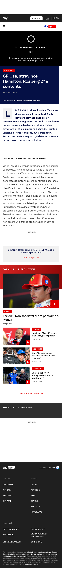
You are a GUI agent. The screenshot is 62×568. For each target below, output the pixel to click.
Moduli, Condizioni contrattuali (39, 552)
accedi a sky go (47, 468)
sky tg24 (7, 490)
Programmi (36, 512)
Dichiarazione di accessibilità (39, 535)
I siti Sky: (6, 479)
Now (33, 495)
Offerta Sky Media (12, 542)
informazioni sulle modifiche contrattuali (27, 554)
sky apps (35, 490)
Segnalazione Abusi (30, 564)
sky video (7, 495)
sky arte (7, 501)
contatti (23, 556)
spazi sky (35, 506)
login (56, 18)
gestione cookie (11, 529)
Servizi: (34, 479)
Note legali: (8, 523)
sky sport (8, 485)
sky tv (34, 485)
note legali (8, 535)
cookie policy (38, 529)
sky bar (34, 501)
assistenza (14, 556)
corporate (36, 542)
